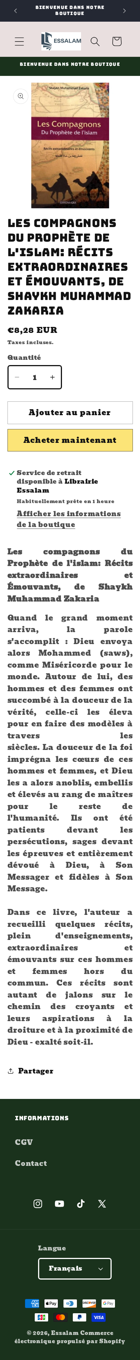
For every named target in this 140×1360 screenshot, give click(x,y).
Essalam (65, 1333)
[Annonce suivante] (124, 11)
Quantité (24, 357)
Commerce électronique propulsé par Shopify (70, 1337)
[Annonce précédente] (15, 11)
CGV (24, 1142)
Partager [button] (35, 1071)
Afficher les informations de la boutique (69, 519)
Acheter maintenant (70, 440)
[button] (19, 41)
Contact (31, 1163)
